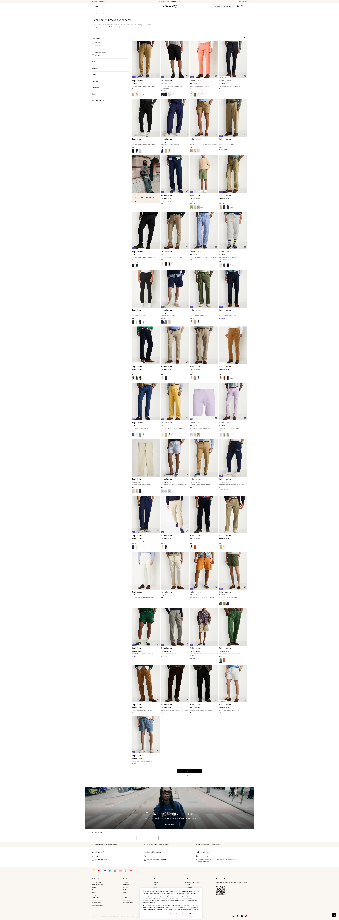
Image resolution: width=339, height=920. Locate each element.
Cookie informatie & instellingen (109, 916)
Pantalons (98, 45)
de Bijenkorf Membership (192, 882)
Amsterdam (126, 882)
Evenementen (189, 887)
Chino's (98, 42)
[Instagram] (233, 916)
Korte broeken (100, 49)
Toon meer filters (97, 100)
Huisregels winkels (128, 902)
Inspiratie (156, 882)
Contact (94, 887)
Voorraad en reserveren (98, 889)
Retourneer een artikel (101, 859)
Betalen (94, 892)
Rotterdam (126, 895)
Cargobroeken (99, 55)
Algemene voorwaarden (127, 916)
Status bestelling (96, 882)
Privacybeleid (95, 916)
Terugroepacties (96, 902)
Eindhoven (126, 889)
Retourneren (95, 897)
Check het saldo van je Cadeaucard (156, 859)
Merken (156, 884)
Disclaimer (138, 916)
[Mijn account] (238, 6)
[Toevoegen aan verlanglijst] (157, 76)
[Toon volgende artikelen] (194, 776)
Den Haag (125, 887)
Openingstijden (127, 900)
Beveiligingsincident (97, 905)
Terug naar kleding (99, 13)
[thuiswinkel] (131, 872)
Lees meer (196, 909)
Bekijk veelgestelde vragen (154, 856)
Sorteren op (242, 37)
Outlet (155, 887)
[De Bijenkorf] (169, 6)
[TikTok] (246, 916)
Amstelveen (126, 884)
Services (187, 884)
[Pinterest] (242, 916)
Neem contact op (203, 856)
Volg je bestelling (99, 856)
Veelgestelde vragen (97, 884)
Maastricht (126, 892)
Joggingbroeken (100, 52)
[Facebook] (238, 916)
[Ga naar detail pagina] (143, 94)
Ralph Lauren (136, 37)
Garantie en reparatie (97, 900)
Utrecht (125, 897)
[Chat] (334, 915)
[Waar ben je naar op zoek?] (215, 6)
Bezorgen (94, 895)
